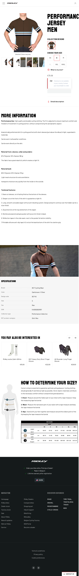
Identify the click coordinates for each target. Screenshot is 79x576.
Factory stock (6, 510)
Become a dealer (29, 527)
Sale (2, 513)
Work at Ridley (6, 524)
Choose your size (54, 53)
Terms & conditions (38, 551)
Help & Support (29, 510)
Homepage (5, 499)
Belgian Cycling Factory (32, 520)
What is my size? (57, 70)
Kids (65, 508)
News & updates (6, 520)
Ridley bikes (5, 503)
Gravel (50, 503)
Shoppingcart (28, 506)
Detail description (57, 101)
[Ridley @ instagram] (33, 567)
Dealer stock (5, 506)
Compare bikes (29, 503)
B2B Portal (27, 524)
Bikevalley (27, 517)
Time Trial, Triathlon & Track (68, 502)
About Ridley (5, 517)
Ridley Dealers (28, 499)
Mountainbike (52, 506)
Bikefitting (27, 513)
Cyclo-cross (52, 510)
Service (3, 527)
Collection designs (55, 39)
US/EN (41, 480)
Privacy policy (38, 554)
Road (49, 499)
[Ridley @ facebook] (38, 567)
